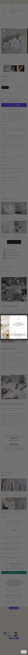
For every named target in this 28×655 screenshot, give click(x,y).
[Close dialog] (26, 316)
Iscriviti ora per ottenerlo (18, 334)
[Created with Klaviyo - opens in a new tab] (14, 339)
